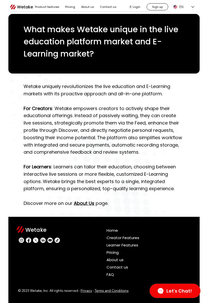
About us (115, 259)
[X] (35, 240)
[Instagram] (21, 240)
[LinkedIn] (43, 240)
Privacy (86, 291)
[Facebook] (28, 240)
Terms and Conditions (112, 291)
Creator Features (123, 237)
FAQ (110, 274)
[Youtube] (50, 240)
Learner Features (122, 245)
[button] (47, 7)
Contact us (117, 267)
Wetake (25, 7)
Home (112, 230)
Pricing (113, 252)
